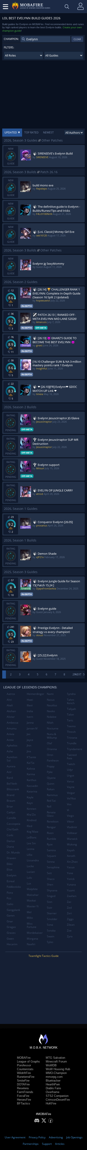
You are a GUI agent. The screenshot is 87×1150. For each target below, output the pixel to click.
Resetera (23, 1088)
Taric (70, 720)
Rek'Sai (51, 801)
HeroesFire (24, 1099)
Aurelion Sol (12, 759)
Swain (50, 936)
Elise (9, 869)
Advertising (56, 1137)
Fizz (9, 898)
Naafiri (31, 944)
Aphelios (12, 745)
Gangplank (13, 910)
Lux (29, 883)
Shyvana (52, 890)
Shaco (50, 879)
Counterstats (25, 1069)
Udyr (70, 770)
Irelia (30, 711)
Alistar (11, 717)
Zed (69, 908)
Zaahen (71, 896)
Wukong (72, 844)
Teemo (71, 726)
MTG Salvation (55, 1057)
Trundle (72, 743)
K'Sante (31, 757)
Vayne (71, 787)
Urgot (70, 775)
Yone (70, 873)
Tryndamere (74, 749)
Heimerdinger (35, 694)
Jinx (29, 751)
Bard (10, 778)
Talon (70, 714)
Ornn (50, 755)
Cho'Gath (12, 829)
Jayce (30, 740)
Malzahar (33, 895)
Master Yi (33, 906)
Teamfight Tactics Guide (44, 956)
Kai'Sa (30, 763)
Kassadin (32, 786)
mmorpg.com (54, 1076)
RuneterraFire (25, 1076)
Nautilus (52, 705)
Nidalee (51, 717)
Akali (10, 705)
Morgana (32, 939)
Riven (50, 833)
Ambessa (12, 722)
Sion (49, 902)
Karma (31, 774)
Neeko (51, 711)
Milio (30, 918)
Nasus (51, 700)
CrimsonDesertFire (58, 1099)
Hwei (30, 700)
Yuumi (71, 890)
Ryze (50, 844)
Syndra (71, 694)
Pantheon (53, 760)
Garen (10, 915)
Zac (69, 902)
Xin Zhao (72, 862)
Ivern (30, 717)
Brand (10, 795)
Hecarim (12, 944)
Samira (51, 850)
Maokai (31, 900)
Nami (50, 694)
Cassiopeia (13, 824)
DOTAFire (23, 1084)
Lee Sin (31, 843)
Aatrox (11, 694)
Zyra (69, 936)
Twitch (71, 764)
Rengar (51, 827)
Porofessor (24, 1065)
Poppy (50, 766)
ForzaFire (23, 1096)
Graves (11, 933)
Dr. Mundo (13, 852)
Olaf (49, 743)
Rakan (50, 789)
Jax (28, 734)
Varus (70, 781)
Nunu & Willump (52, 736)
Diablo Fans (53, 1088)
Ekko (9, 864)
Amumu (12, 728)
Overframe (52, 1092)
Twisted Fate (72, 756)
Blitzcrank (13, 789)
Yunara (71, 884)
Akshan (11, 711)
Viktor (70, 821)
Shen (50, 884)
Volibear (72, 833)
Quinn (50, 784)
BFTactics (23, 1103)
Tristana (72, 738)
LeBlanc (32, 837)
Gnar (10, 921)
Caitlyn (11, 812)
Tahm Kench (71, 701)
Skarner (52, 913)
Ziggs (70, 919)
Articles (59, 1144)
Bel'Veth (12, 784)
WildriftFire (24, 1073)
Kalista (31, 768)
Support (47, 1144)
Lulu (29, 877)
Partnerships (31, 1144)
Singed (51, 896)
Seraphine (53, 867)
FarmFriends (25, 1092)
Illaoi (30, 705)
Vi (68, 810)
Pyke (50, 772)
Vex (69, 804)
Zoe (69, 930)
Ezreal (10, 881)
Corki (10, 835)
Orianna (52, 749)
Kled (29, 826)
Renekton (52, 821)
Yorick (71, 879)
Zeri (69, 913)
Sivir (49, 908)
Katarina (32, 791)
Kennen (31, 809)
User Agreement (15, 1137)
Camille (11, 818)
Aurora (11, 766)
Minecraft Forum (56, 1061)
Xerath (71, 856)
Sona (50, 925)
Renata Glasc (51, 814)
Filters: (9, 47)
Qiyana (51, 778)
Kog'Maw (32, 832)
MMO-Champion (56, 1073)
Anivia (10, 734)
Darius (11, 841)
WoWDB (51, 1065)
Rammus (52, 795)
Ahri (9, 700)
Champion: (11, 39)
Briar (10, 806)
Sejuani (51, 856)
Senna (51, 862)
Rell (49, 806)
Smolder (52, 919)
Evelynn (11, 875)
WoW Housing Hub (58, 1069)
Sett (49, 873)
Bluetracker (53, 1080)
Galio (10, 904)
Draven (11, 858)
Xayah (71, 850)
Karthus (31, 780)
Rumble (51, 839)
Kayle (30, 797)
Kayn (30, 803)
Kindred (31, 820)
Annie (10, 740)
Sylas (50, 942)
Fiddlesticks (14, 887)
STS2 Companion (57, 1096)
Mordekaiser (35, 933)
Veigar (71, 793)
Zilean (71, 925)
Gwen (10, 939)
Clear (77, 39)
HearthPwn (53, 1084)
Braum (11, 801)
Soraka (51, 930)
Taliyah (71, 709)
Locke (30, 866)
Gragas (11, 927)
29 (74, 674)
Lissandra (33, 860)
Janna (30, 722)
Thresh (71, 732)
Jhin (29, 745)
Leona (30, 849)
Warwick (72, 839)
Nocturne (52, 728)
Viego (70, 816)
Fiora (10, 893)
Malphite (32, 889)
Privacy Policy (37, 1137)
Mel (29, 912)
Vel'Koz (71, 798)
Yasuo (71, 867)
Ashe (10, 751)
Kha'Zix (31, 814)
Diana (10, 847)
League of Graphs (28, 1061)
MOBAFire (24, 1057)
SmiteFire (23, 1080)
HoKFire (51, 1103)
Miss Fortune (31, 925)
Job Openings (74, 1137)
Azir (9, 772)
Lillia (29, 855)
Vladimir (72, 827)
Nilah (50, 722)
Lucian (31, 872)
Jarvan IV (32, 728)
